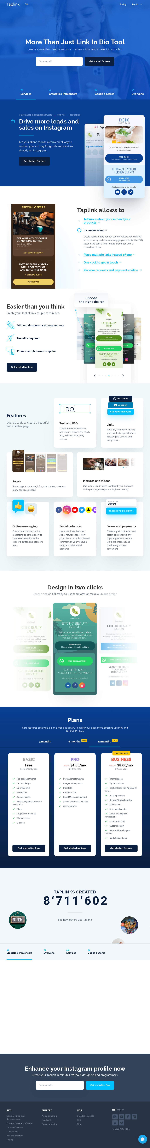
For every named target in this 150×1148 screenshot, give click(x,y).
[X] (115, 1122)
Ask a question (49, 1116)
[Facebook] (128, 1116)
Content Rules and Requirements (15, 1118)
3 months (45, 741)
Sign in (135, 4)
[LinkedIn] (135, 1116)
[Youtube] (115, 1116)
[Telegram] (122, 1122)
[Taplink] (13, 4)
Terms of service (15, 1127)
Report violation (49, 1124)
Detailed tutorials (85, 1116)
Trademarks (12, 1131)
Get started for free (99, 61)
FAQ (79, 1120)
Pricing (123, 4)
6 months (77, 741)
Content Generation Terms (19, 1123)
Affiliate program (15, 1135)
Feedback (46, 1120)
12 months (107, 741)
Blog (79, 1124)
